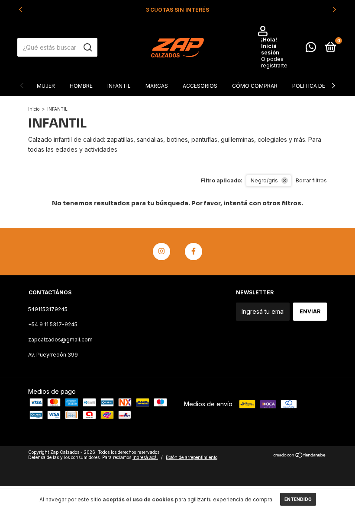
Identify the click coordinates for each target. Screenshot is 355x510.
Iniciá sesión (270, 49)
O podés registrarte (274, 62)
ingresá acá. (145, 457)
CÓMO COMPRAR (255, 86)
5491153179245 (48, 309)
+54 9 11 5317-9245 (52, 324)
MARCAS (156, 86)
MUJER (46, 86)
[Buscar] (87, 47)
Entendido (298, 499)
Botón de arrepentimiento (191, 457)
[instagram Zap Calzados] (161, 251)
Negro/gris (264, 180)
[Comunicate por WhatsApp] (310, 49)
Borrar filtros (311, 180)
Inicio (33, 109)
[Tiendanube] (300, 455)
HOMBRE (81, 86)
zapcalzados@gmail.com (60, 339)
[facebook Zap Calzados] (193, 251)
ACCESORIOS (200, 86)
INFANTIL (119, 86)
